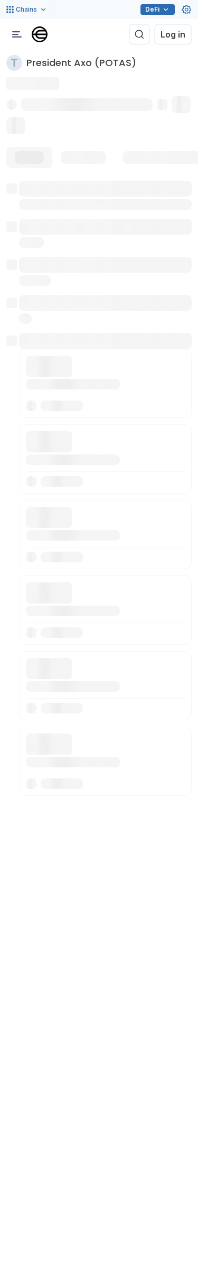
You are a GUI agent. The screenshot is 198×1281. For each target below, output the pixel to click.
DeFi (152, 9)
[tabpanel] (99, 488)
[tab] (29, 157)
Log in (173, 34)
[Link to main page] (40, 34)
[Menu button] (16, 34)
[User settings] (186, 9)
